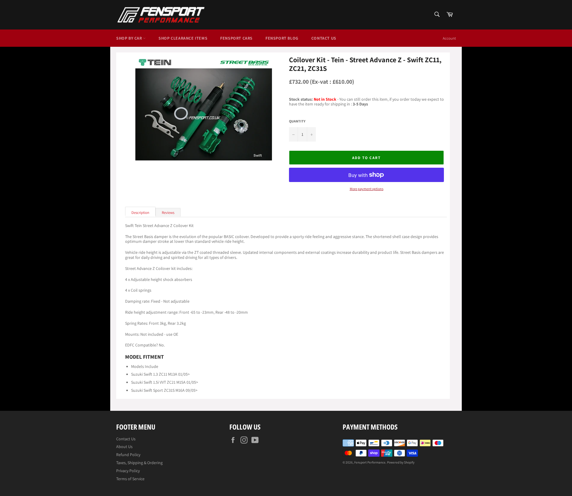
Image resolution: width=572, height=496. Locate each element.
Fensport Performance (370, 462)
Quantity (297, 121)
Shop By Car (129, 38)
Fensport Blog (282, 38)
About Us (124, 446)
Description (140, 212)
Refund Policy (128, 454)
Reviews (168, 212)
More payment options (366, 189)
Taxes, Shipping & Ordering (139, 462)
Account (449, 38)
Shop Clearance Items (182, 38)
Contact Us (323, 38)
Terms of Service (130, 478)
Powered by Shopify (400, 462)
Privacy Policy (128, 470)
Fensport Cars (236, 38)
